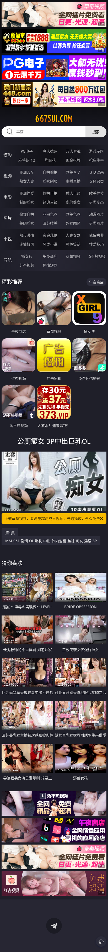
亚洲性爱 (26, 193)
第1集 (10, 532)
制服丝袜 (26, 202)
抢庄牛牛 (96, 160)
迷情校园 (26, 244)
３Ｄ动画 (96, 172)
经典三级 (50, 202)
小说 (7, 239)
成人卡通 (73, 193)
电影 (7, 197)
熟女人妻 (26, 181)
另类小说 (50, 244)
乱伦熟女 (73, 202)
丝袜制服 (50, 181)
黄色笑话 (73, 244)
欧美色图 (73, 214)
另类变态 (96, 202)
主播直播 (73, 181)
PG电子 (27, 151)
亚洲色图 (50, 214)
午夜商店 (50, 256)
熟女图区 (73, 223)
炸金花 (50, 160)
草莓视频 (73, 256)
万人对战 (73, 151)
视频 (7, 176)
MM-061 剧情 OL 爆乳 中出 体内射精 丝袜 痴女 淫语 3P (51, 540)
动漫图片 (96, 214)
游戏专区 (96, 151)
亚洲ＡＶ (26, 172)
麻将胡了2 (26, 160)
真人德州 (50, 151)
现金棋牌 (73, 160)
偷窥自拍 (26, 214)
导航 (7, 260)
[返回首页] (101, 941)
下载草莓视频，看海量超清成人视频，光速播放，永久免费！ (54, 518)
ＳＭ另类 (96, 181)
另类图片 (96, 223)
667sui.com (54, 118)
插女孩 (26, 256)
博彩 (7, 155)
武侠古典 (96, 235)
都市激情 (26, 235)
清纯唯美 (50, 223)
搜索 (96, 131)
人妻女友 (73, 235)
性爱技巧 (96, 244)
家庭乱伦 (50, 235)
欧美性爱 (96, 193)
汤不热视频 (96, 256)
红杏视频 (26, 265)
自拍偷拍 (50, 172)
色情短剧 (50, 265)
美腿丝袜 (26, 223)
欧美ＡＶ (73, 172)
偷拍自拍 (50, 193)
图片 (7, 218)
